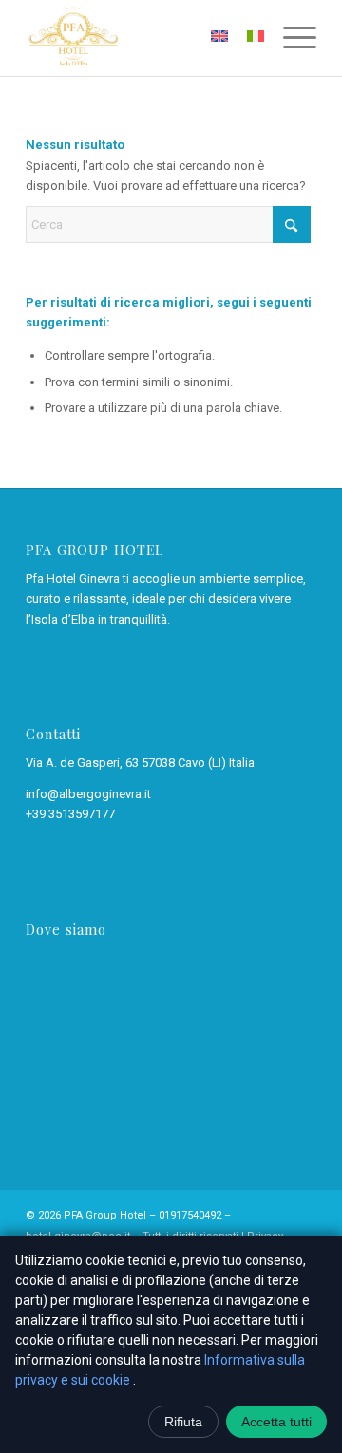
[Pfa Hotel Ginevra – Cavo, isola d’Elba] (142, 38)
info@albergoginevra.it (88, 794)
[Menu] (290, 38)
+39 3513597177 (70, 814)
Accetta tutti (276, 1421)
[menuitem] (290, 38)
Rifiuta (183, 1421)
